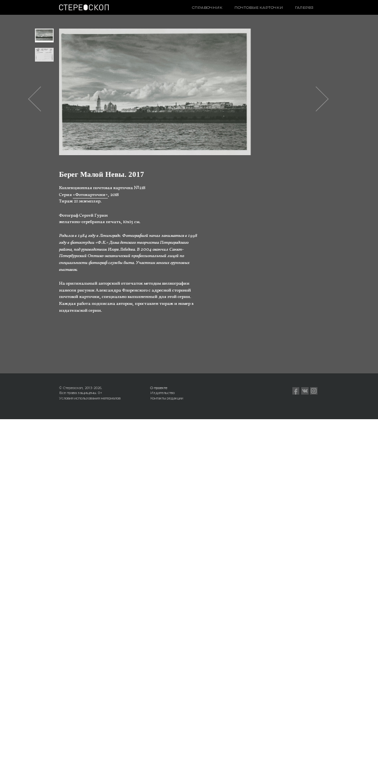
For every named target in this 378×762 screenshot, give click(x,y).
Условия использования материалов (90, 398)
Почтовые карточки (258, 7)
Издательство (162, 393)
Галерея (304, 7)
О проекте (158, 388)
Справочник (207, 7)
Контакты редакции (166, 398)
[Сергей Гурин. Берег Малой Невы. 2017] (44, 35)
